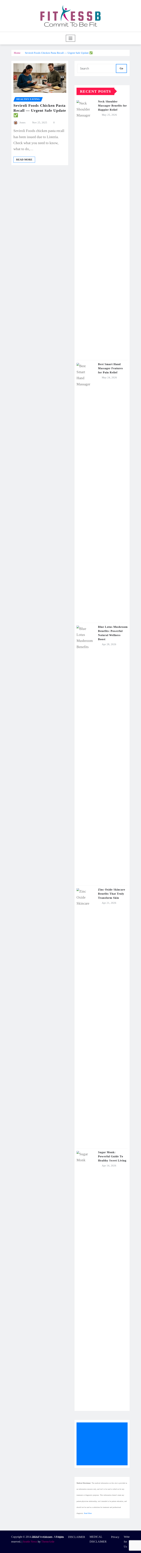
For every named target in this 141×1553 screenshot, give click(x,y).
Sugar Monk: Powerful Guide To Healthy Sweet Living (112, 1156)
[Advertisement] (103, 1443)
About (35, 1536)
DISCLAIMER (76, 1536)
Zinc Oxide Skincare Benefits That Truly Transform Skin (111, 893)
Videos (60, 1536)
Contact (47, 1536)
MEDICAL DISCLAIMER (98, 1539)
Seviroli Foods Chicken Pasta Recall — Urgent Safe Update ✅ (59, 52)
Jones (22, 122)
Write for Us (127, 1541)
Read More (24, 159)
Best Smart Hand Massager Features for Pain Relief (110, 368)
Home (17, 52)
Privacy (115, 1536)
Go (121, 68)
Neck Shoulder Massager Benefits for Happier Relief (112, 105)
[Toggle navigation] (70, 38)
